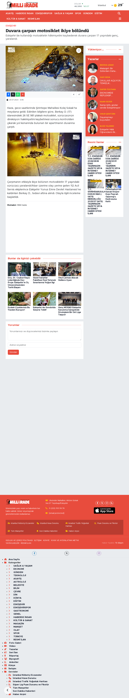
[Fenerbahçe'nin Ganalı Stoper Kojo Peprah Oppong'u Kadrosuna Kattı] (113, 183)
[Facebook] (97, 503)
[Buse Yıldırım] (93, 129)
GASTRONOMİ (21, 611)
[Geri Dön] (7, 690)
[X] (102, 503)
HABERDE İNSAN (24, 13)
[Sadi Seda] (93, 80)
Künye (12, 665)
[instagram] (99, 553)
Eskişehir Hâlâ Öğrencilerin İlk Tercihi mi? (107, 131)
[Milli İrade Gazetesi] (22, 5)
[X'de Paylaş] (13, 94)
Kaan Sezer (106, 102)
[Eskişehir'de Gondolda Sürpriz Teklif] (44, 299)
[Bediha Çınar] (93, 68)
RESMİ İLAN (34, 19)
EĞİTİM (98, 13)
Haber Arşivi (74, 531)
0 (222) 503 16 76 (56, 508)
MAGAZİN (18, 624)
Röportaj (13, 656)
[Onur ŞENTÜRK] (93, 117)
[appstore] (104, 510)
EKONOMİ (18, 569)
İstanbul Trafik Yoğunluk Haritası (77, 524)
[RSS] (111, 503)
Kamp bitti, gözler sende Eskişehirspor (110, 106)
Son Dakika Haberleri (48, 531)
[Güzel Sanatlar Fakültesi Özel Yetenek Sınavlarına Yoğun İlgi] (44, 269)
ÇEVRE (17, 591)
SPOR (78, 13)
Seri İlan (13, 652)
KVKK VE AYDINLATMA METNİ (65, 540)
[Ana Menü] (119, 19)
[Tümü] (120, 49)
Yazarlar (13, 649)
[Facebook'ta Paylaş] (8, 94)
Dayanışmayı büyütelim (106, 118)
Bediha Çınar (107, 65)
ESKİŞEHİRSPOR (44, 13)
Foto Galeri (15, 643)
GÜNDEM (88, 13)
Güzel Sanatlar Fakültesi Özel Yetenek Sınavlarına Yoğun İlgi (44, 280)
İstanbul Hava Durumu (49, 523)
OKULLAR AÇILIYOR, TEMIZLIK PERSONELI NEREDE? (110, 82)
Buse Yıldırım (107, 126)
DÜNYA (17, 598)
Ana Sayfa (14, 559)
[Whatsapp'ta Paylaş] (18, 94)
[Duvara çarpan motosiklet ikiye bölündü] (44, 68)
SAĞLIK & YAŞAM (63, 13)
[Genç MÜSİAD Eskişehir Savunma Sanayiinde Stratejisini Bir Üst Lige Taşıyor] (69, 299)
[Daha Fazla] (23, 94)
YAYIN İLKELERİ (12, 543)
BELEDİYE (18, 585)
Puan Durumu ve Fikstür (107, 523)
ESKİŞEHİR (11, 26)
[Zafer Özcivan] (93, 92)
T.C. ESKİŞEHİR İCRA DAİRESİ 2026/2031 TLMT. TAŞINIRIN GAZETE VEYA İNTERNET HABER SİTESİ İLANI (113, 166)
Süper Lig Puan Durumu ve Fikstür (31, 685)
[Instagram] (107, 503)
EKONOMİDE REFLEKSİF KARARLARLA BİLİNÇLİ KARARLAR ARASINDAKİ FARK (110, 94)
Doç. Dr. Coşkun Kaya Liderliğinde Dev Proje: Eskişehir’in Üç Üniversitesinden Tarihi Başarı (19, 282)
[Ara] (119, 13)
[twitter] (66, 553)
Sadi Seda (105, 77)
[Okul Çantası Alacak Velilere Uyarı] (69, 269)
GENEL (17, 614)
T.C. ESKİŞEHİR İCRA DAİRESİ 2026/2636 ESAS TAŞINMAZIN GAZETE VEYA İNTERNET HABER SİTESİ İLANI (95, 166)
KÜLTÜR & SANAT (16, 19)
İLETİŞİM (37, 540)
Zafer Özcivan (108, 89)
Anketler (14, 662)
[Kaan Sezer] (93, 105)
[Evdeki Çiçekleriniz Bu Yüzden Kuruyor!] (19, 299)
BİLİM (16, 588)
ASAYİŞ (10, 13)
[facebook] (34, 553)
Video (12, 646)
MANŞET (18, 627)
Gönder (13, 352)
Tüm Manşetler (17, 531)
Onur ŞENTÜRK (107, 114)
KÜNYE (46, 540)
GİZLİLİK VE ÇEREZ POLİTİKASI (19, 540)
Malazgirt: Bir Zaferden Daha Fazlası (107, 70)
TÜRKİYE (18, 636)
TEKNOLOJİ (19, 575)
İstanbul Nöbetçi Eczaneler (22, 523)
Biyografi (14, 659)
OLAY (16, 630)
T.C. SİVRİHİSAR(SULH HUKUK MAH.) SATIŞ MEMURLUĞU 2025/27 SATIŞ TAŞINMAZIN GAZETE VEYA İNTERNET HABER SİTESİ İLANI (96, 201)
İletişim (12, 669)
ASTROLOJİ (19, 582)
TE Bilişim (119, 543)
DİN (15, 595)
